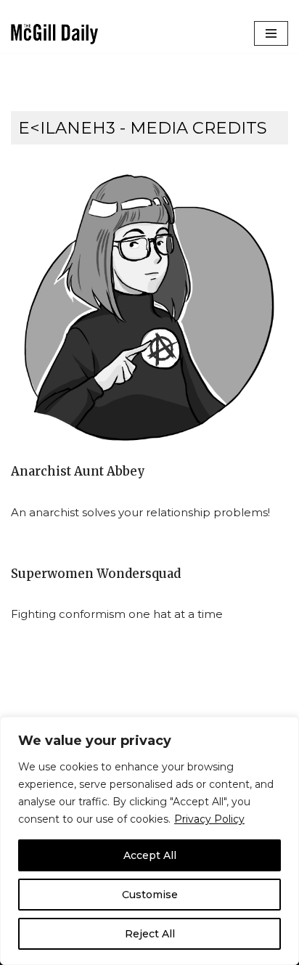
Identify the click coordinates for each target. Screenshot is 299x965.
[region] (149, 841)
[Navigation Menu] (271, 33)
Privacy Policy (209, 819)
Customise (150, 894)
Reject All (150, 933)
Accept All (149, 855)
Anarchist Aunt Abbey (78, 471)
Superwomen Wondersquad (96, 574)
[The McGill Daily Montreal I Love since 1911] (54, 34)
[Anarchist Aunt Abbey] (149, 307)
